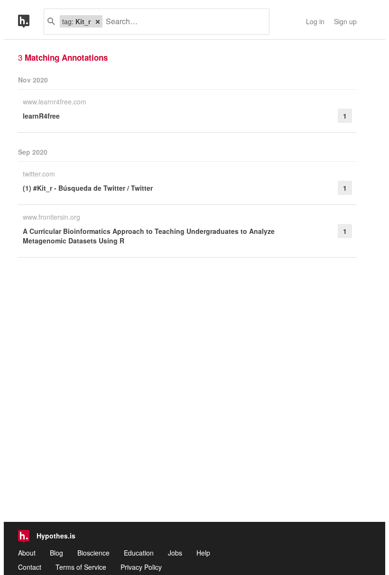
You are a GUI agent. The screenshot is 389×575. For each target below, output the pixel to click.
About (27, 552)
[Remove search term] (97, 21)
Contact (29, 567)
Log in (315, 21)
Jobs (175, 552)
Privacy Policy (141, 567)
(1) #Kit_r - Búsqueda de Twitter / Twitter (88, 188)
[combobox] (182, 21)
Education (139, 552)
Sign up (345, 21)
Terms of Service (81, 567)
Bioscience (93, 552)
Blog (56, 552)
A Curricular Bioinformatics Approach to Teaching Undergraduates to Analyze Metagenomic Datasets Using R (149, 235)
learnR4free (41, 116)
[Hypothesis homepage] (31, 22)
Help (203, 552)
